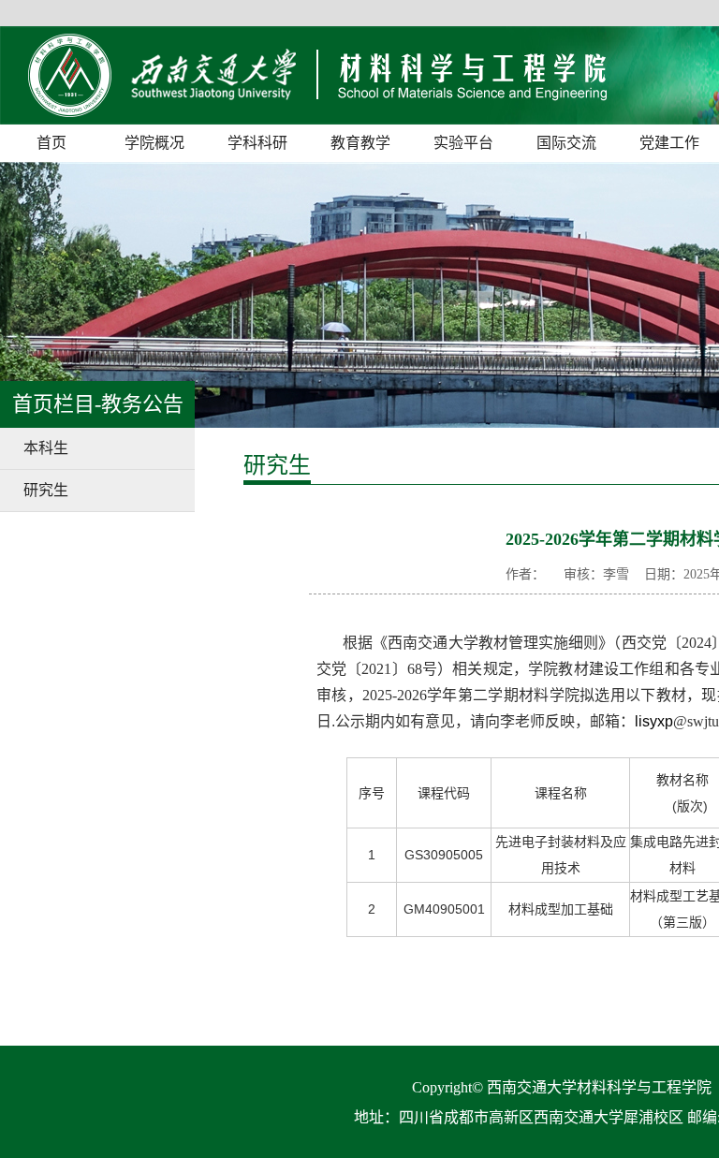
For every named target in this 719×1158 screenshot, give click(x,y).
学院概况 (154, 143)
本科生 (45, 448)
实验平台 (463, 143)
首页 (51, 143)
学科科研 (257, 143)
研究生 (45, 490)
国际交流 (566, 143)
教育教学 (360, 143)
